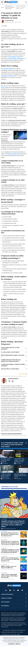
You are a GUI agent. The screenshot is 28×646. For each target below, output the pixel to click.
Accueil (2, 7)
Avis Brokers (5, 605)
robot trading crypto (14, 56)
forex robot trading (8, 68)
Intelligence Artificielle (13, 153)
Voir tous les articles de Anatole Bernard (11, 433)
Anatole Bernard (6, 478)
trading (3, 87)
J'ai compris (11, 643)
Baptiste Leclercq (5, 569)
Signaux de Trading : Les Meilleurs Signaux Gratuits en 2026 (20, 475)
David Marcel (19, 478)
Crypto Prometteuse (7, 594)
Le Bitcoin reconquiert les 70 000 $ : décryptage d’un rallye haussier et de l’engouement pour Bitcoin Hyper (10, 552)
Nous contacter (20, 632)
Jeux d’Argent (5, 602)
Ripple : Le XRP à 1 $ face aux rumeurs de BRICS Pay (8, 567)
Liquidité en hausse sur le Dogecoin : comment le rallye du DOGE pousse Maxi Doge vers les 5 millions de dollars (13, 523)
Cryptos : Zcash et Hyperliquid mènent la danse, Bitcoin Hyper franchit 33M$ (9, 576)
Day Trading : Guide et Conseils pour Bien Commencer (6, 460)
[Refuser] (26, 640)
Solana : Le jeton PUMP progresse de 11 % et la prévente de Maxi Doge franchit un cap (10, 559)
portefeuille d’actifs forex (7, 75)
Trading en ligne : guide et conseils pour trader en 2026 (10, 7)
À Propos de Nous (5, 634)
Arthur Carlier (6, 528)
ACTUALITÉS (4, 519)
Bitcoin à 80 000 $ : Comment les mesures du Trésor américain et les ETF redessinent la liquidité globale (10, 543)
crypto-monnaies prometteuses (16, 58)
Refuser (18, 643)
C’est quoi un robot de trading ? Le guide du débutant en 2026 (6, 475)
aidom (2, 537)
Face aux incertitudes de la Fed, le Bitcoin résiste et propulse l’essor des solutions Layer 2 (9, 534)
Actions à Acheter (6, 598)
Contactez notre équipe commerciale (8, 632)
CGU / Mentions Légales (15, 634)
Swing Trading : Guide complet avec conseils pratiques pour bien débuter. (19, 461)
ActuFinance (5, 463)
